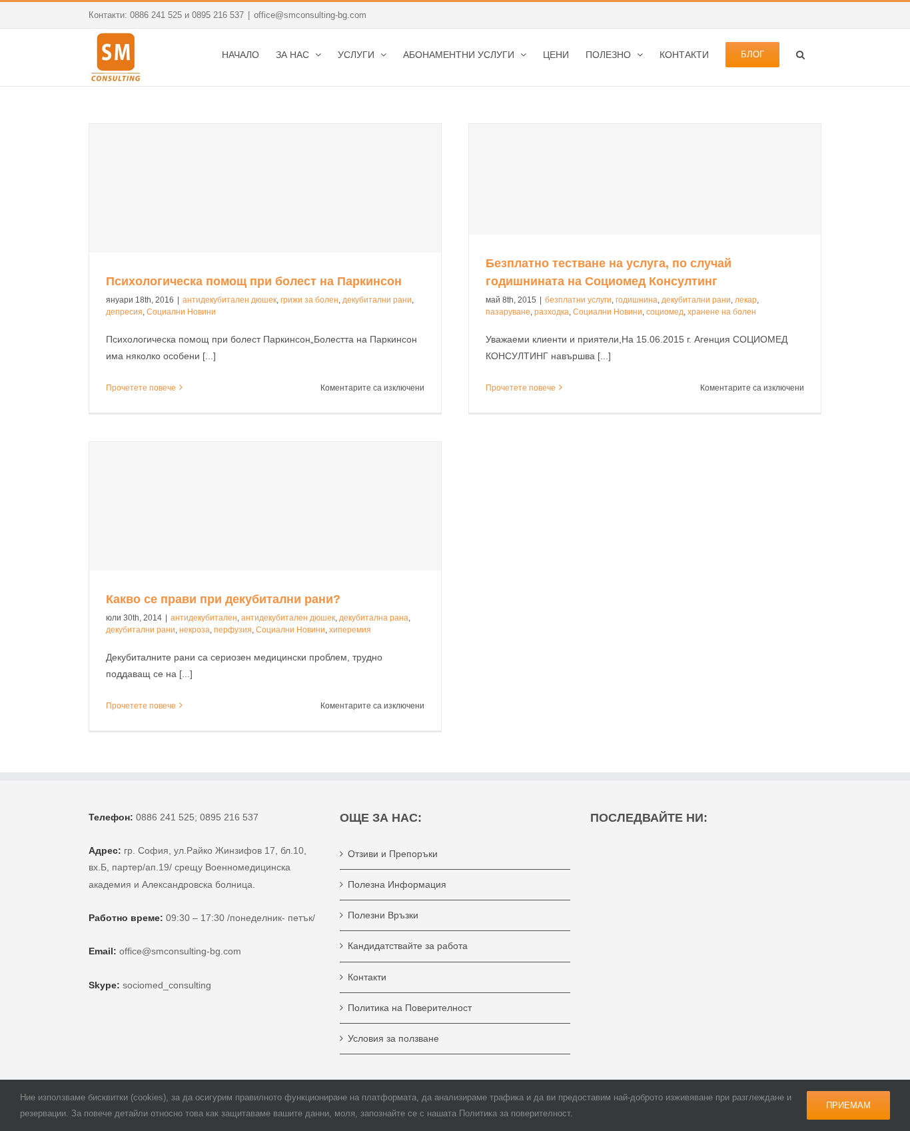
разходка (551, 312)
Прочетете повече (141, 388)
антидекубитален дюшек (229, 300)
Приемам (848, 1105)
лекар (746, 300)
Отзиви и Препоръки (393, 853)
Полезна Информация (397, 884)
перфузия (233, 629)
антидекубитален (204, 617)
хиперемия (350, 629)
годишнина (637, 300)
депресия (124, 312)
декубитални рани (377, 300)
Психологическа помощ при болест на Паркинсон (254, 281)
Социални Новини (181, 312)
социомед (664, 312)
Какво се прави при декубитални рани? (223, 599)
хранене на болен (721, 312)
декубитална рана (373, 617)
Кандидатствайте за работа (408, 945)
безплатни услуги (578, 300)
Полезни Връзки (383, 915)
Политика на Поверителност (410, 1007)
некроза (194, 629)
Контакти (367, 977)
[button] (800, 54)
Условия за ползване (393, 1038)
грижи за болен (309, 300)
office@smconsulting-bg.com (310, 15)
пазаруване (508, 312)
